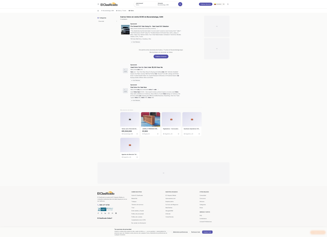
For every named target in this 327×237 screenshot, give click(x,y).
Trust (132, 207)
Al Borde (168, 214)
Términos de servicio (137, 204)
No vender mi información (138, 223)
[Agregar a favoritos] (137, 134)
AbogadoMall (169, 210)
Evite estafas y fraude (137, 210)
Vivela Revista (169, 217)
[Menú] (98, 4)
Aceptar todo (207, 232)
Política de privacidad (137, 214)
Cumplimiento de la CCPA (138, 220)
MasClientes (169, 207)
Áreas (201, 207)
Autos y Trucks (122, 10)
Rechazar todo (195, 232)
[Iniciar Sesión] (228, 4)
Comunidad (203, 195)
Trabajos (133, 201)
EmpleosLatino (170, 201)
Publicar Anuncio (206, 4)
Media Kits (134, 198)
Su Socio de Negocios (172, 204)
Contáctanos (203, 218)
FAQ (201, 215)
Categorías (203, 204)
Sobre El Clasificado (137, 195)
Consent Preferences (206, 221)
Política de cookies (136, 217)
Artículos (202, 201)
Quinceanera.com (170, 198)
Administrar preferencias (180, 232)
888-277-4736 (104, 205)
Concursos (203, 198)
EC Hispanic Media (171, 195)
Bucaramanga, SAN (108, 10)
